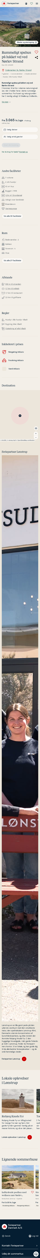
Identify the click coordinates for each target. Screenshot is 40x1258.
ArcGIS (4, 440)
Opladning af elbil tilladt (15, 329)
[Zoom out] (36, 437)
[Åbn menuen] (37, 3)
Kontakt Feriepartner (13, 1246)
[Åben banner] (36, 1254)
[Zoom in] (36, 433)
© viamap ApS (11, 440)
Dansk (7, 1236)
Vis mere (5, 102)
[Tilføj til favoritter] (36, 52)
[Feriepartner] (10, 3)
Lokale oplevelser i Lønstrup (14, 1137)
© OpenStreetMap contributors (25, 440)
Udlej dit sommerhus (12, 1254)
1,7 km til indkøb (12, 289)
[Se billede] (20, 27)
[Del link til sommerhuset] (36, 57)
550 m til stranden (13, 284)
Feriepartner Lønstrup (11, 1059)
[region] (20, 415)
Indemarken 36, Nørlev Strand (18, 70)
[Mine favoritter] (31, 3)
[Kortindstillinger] (36, 428)
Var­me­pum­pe (11, 209)
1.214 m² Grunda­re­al (13, 195)
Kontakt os (23, 152)
